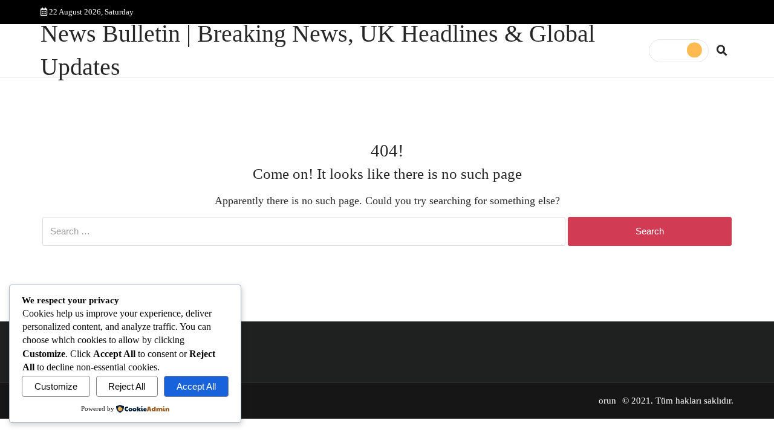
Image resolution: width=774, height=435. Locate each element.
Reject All (126, 386)
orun (607, 400)
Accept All (196, 386)
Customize (55, 386)
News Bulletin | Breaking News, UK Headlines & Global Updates (318, 50)
